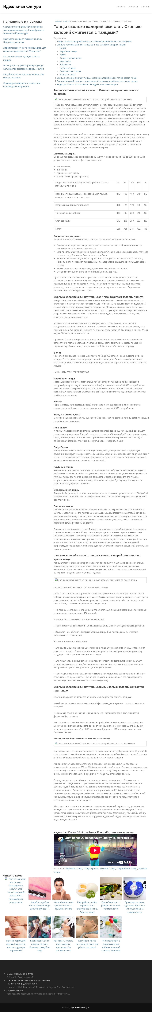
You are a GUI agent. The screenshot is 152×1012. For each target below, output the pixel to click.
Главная (121, 6)
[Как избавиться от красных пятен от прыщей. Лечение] (63, 898)
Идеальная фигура (22, 6)
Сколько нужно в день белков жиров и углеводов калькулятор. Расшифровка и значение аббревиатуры (23, 30)
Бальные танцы (68, 74)
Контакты (11, 980)
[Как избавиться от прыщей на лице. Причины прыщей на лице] (39, 937)
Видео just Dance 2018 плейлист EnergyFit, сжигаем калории (87, 84)
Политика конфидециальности (22, 983)
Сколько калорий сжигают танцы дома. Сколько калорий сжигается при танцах (97, 81)
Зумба (63, 54)
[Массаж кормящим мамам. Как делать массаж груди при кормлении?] (16, 937)
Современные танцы (70, 71)
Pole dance (65, 61)
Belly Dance (65, 64)
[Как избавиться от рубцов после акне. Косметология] (111, 898)
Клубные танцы (68, 67)
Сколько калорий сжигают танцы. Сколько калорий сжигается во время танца (96, 77)
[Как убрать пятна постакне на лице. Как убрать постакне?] (87, 937)
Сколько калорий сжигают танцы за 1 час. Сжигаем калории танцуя (91, 44)
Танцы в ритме (91, 868)
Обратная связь (15, 990)
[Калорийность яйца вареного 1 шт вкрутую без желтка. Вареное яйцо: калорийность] (87, 898)
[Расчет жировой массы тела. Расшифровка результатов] (16, 888)
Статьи (145, 6)
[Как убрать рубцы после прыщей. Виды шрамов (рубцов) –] (39, 898)
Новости (133, 6)
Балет (63, 48)
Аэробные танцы (68, 51)
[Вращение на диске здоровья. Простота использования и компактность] (135, 898)
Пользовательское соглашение (34, 980)
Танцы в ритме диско (70, 58)
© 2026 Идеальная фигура (20, 973)
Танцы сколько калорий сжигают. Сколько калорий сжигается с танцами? (94, 41)
